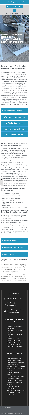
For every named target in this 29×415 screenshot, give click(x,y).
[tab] (14, 110)
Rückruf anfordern (16, 123)
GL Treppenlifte (14, 13)
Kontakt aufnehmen (16, 117)
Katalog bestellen (15, 134)
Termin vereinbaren (15, 129)
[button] (14, 10)
